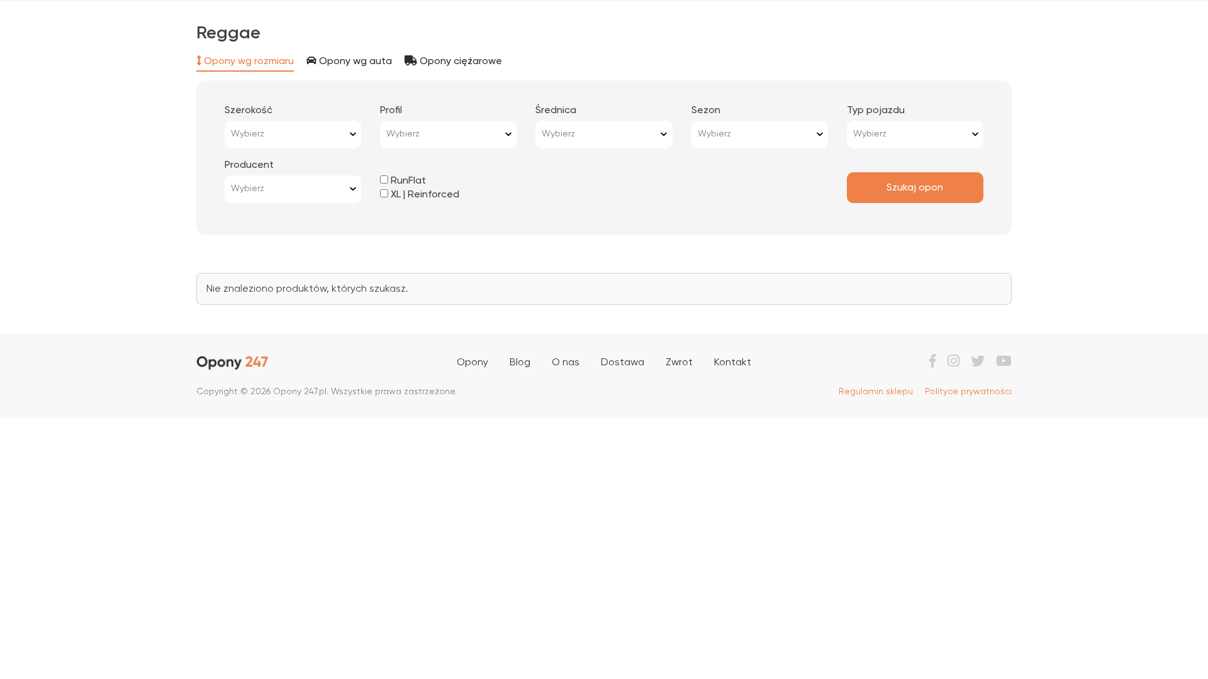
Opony (472, 363)
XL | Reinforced (423, 195)
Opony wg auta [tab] (354, 62)
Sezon (705, 111)
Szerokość (248, 111)
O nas (565, 363)
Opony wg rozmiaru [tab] (247, 62)
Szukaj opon (914, 188)
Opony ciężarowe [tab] (459, 62)
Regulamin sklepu (876, 391)
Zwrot (679, 363)
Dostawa (622, 363)
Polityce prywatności (968, 391)
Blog (520, 363)
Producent (249, 165)
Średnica (555, 111)
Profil (391, 111)
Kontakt (732, 363)
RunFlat (407, 181)
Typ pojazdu (876, 111)
